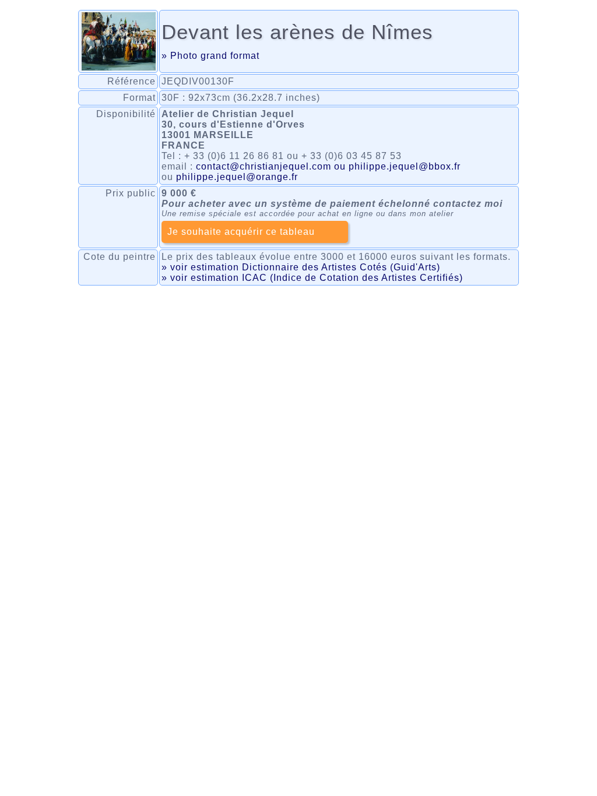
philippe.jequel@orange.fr (237, 177)
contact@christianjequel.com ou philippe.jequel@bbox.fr (328, 166)
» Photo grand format (210, 56)
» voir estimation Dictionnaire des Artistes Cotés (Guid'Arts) (300, 267)
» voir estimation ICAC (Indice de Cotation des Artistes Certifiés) (312, 278)
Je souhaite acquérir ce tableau (241, 232)
